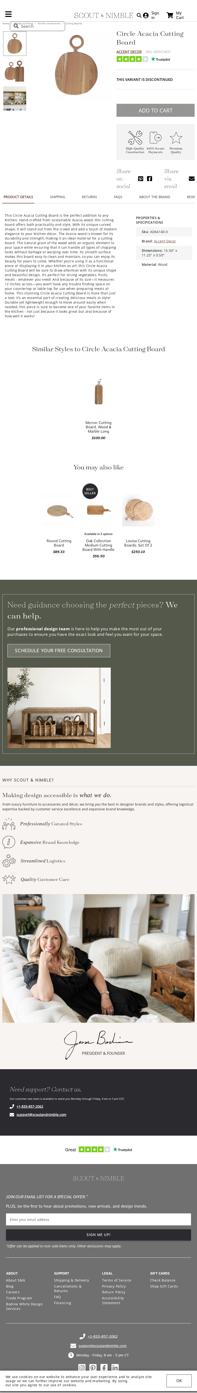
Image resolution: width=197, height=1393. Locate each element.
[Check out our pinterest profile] (93, 1368)
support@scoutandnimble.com (41, 1114)
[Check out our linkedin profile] (115, 1368)
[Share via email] (192, 178)
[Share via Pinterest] (140, 178)
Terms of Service (116, 1280)
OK (179, 1381)
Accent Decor (129, 51)
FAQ (57, 1297)
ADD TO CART (155, 110)
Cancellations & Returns (68, 1288)
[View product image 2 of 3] (15, 71)
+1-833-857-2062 (30, 1106)
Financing (62, 1303)
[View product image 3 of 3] (15, 98)
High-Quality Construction (135, 150)
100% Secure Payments (156, 150)
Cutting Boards (73, 23)
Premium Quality (176, 150)
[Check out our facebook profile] (104, 1368)
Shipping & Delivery (71, 1280)
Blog (10, 1286)
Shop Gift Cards (164, 1286)
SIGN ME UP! (98, 1235)
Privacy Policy (114, 1286)
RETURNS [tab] (89, 197)
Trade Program (19, 1298)
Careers (13, 1292)
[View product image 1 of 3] (15, 43)
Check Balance (163, 1280)
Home (6, 23)
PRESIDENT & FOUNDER (103, 1053)
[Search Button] (139, 15)
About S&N (15, 1280)
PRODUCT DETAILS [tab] (18, 197)
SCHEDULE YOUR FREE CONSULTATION (59, 650)
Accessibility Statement (113, 1300)
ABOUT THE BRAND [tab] (154, 197)
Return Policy (113, 1292)
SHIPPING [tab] (57, 197)
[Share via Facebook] (149, 178)
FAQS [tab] (118, 197)
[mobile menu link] (8, 15)
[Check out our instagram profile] (82, 1368)
